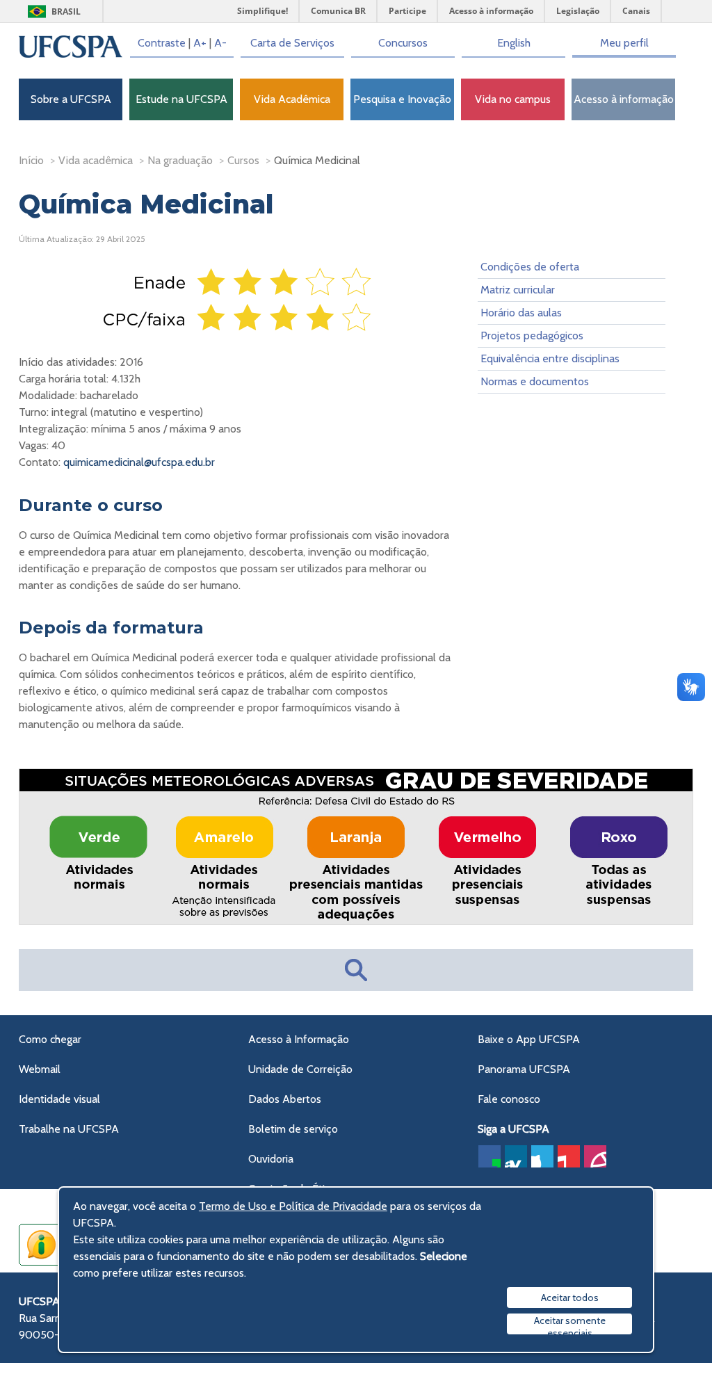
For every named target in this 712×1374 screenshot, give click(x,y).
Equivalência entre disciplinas (550, 358)
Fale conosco (509, 1099)
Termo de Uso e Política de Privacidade (293, 1206)
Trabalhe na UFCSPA (69, 1128)
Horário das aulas (521, 312)
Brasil (66, 11)
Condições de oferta (529, 266)
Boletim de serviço (293, 1128)
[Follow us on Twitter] (542, 1156)
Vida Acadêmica (292, 99)
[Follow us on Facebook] (489, 1156)
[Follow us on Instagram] (595, 1156)
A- (220, 42)
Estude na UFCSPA (181, 99)
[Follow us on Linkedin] (516, 1156)
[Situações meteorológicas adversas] (356, 921)
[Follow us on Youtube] (569, 1156)
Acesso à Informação (298, 1039)
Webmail (39, 1069)
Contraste (162, 42)
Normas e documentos (534, 381)
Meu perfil (624, 42)
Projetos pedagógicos (531, 335)
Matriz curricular (517, 289)
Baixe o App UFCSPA (529, 1039)
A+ (200, 42)
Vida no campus (513, 99)
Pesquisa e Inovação (402, 99)
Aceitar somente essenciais (570, 1324)
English (514, 42)
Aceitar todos (570, 1297)
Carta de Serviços (292, 42)
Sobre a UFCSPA (71, 99)
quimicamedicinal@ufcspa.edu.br (139, 462)
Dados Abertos (284, 1099)
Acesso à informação (624, 99)
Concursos (403, 42)
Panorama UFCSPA (524, 1069)
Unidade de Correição (300, 1069)
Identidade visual (59, 1099)
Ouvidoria (270, 1158)
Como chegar (50, 1039)
